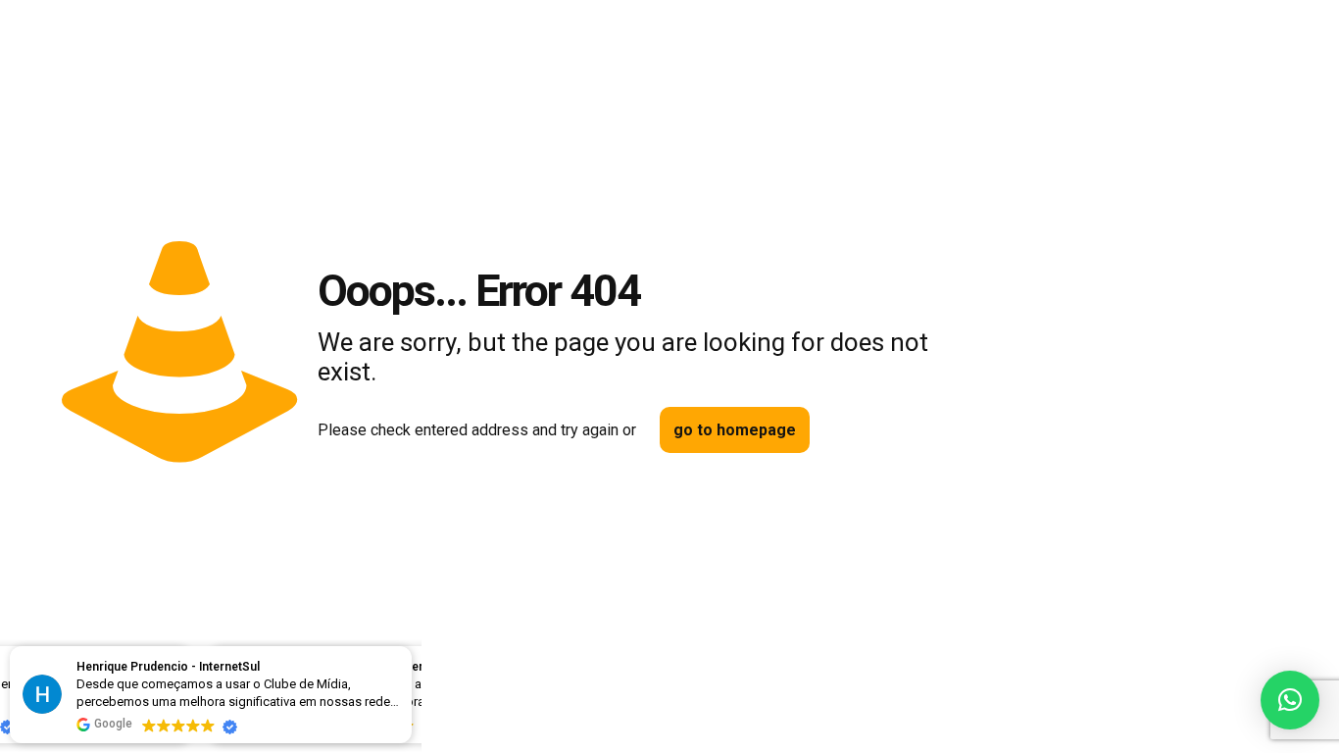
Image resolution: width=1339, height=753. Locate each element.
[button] (1290, 700)
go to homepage (734, 430)
